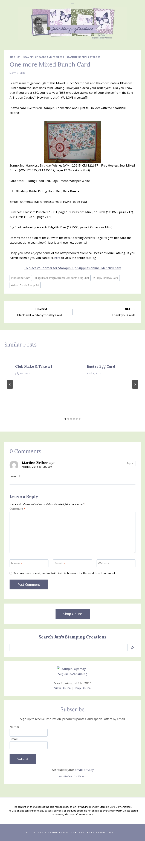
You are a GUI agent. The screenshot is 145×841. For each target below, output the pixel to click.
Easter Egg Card (101, 366)
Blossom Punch (20, 277)
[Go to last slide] (10, 384)
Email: (14, 739)
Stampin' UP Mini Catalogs (83, 57)
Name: (14, 727)
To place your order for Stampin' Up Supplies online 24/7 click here (72, 268)
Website (103, 563)
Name (16, 563)
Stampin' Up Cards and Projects (43, 57)
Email (59, 563)
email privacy (84, 770)
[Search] (132, 647)
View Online (62, 688)
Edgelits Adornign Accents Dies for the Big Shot (62, 277)
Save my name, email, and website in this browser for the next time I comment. (64, 573)
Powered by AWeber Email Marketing (72, 776)
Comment (17, 509)
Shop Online (82, 688)
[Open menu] (72, 2)
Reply (129, 463)
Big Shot (15, 57)
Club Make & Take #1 (33, 366)
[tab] (65, 419)
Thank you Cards (123, 312)
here (57, 258)
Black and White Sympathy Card (39, 312)
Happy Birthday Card (105, 277)
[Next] (135, 384)
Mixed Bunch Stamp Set (25, 285)
